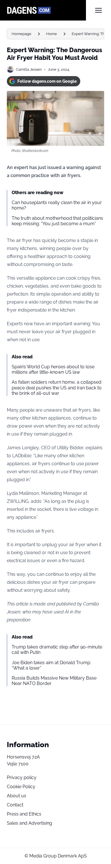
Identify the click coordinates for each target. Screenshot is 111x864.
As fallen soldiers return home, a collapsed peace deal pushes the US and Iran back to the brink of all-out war (57, 387)
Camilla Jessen (29, 69)
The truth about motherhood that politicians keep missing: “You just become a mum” (57, 221)
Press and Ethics (24, 814)
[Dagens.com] (46, 10)
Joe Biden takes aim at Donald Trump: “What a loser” (51, 665)
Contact (15, 805)
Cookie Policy (21, 786)
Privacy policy (21, 777)
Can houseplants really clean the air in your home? (57, 205)
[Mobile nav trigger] (98, 10)
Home (51, 34)
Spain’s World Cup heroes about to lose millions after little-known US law (53, 369)
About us (16, 795)
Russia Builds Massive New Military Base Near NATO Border (54, 680)
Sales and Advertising (29, 823)
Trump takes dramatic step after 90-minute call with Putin (57, 649)
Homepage (21, 34)
